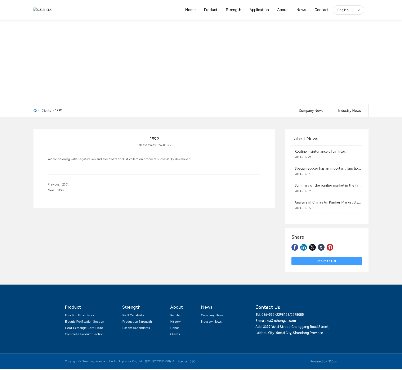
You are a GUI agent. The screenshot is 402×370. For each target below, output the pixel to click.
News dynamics (201, 58)
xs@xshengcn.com (281, 321)
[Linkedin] (303, 247)
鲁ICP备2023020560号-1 (159, 361)
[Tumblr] (321, 247)
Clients (46, 110)
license (183, 361)
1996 (60, 190)
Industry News (349, 111)
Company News (311, 111)
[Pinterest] (330, 247)
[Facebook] (294, 247)
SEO (193, 361)
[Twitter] (312, 247)
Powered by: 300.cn (324, 361)
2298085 (297, 315)
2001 (65, 184)
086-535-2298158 (275, 315)
